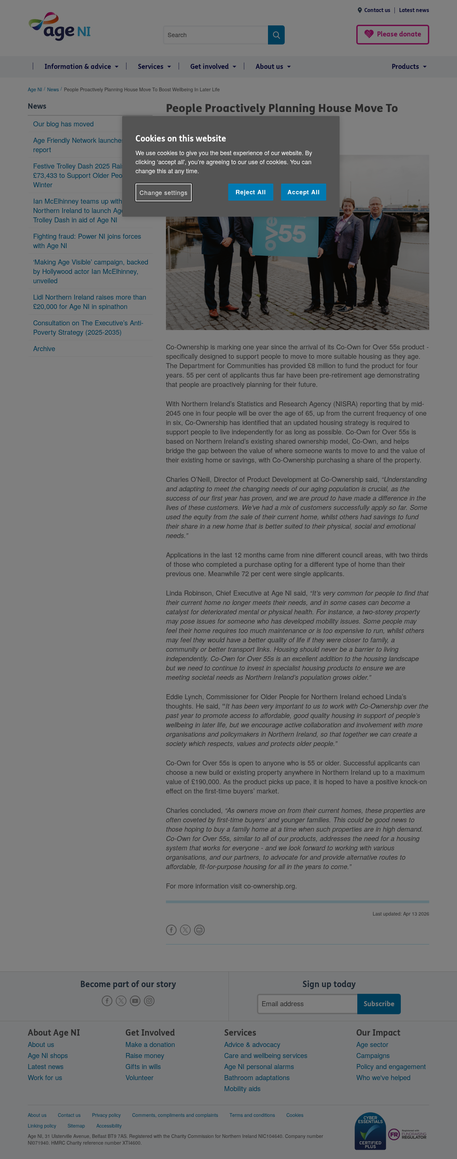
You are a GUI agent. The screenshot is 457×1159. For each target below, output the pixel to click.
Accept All (303, 192)
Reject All (251, 192)
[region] (231, 166)
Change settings (164, 192)
